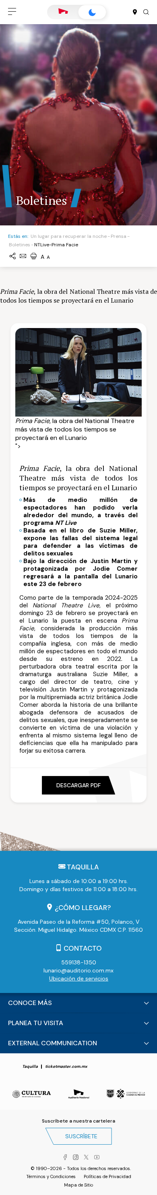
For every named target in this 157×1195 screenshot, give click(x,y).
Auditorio (63, 12)
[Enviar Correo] (23, 256)
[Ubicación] (135, 12)
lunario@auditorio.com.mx (78, 970)
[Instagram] (75, 1157)
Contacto (83, 948)
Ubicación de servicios (78, 978)
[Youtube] (96, 1157)
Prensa (118, 236)
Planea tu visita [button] (35, 1023)
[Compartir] (12, 256)
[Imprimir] (33, 256)
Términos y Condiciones (51, 1176)
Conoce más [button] (30, 1003)
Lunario (92, 12)
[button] (12, 12)
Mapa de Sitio (78, 1185)
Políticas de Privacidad (107, 1176)
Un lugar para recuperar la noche (69, 236)
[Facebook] (65, 1157)
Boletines (19, 244)
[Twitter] (86, 1157)
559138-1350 (78, 962)
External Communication (52, 1043)
